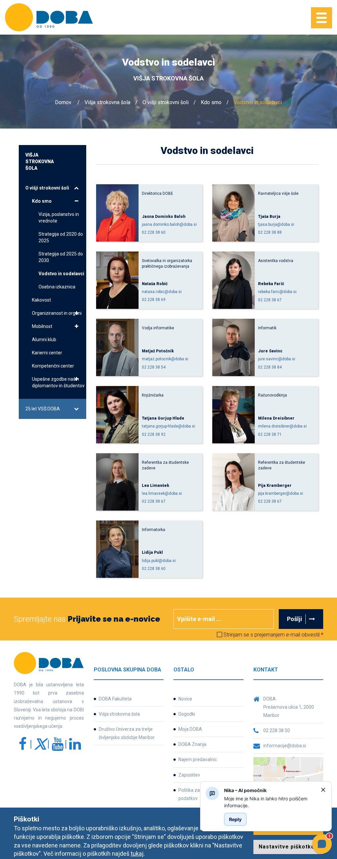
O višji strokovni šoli (166, 102)
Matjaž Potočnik (158, 351)
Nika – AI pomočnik (245, 790)
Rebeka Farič (271, 283)
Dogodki (186, 714)
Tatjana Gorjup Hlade (163, 418)
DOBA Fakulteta (115, 698)
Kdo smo (211, 102)
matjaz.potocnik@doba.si (165, 359)
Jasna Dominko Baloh (164, 216)
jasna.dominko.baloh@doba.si (169, 224)
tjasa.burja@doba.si (276, 224)
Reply (235, 819)
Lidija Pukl (152, 552)
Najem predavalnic (197, 759)
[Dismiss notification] (323, 790)
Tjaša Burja (269, 216)
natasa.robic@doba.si (162, 291)
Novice (185, 698)
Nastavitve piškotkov (288, 847)
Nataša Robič (155, 283)
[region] (270, 802)
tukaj (137, 853)
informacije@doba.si (284, 745)
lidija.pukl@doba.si (159, 560)
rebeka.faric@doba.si (277, 291)
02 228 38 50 (276, 730)
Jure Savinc (270, 351)
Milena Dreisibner (276, 418)
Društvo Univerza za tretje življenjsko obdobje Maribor (127, 733)
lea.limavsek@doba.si (162, 493)
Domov (63, 102)
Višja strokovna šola (107, 102)
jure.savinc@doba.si (276, 359)
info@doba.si (206, 683)
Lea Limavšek (155, 485)
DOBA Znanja (192, 744)
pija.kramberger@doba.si (280, 493)
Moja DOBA (190, 729)
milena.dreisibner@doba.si (282, 426)
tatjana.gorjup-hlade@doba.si (168, 426)
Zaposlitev (189, 775)
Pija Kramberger (275, 485)
